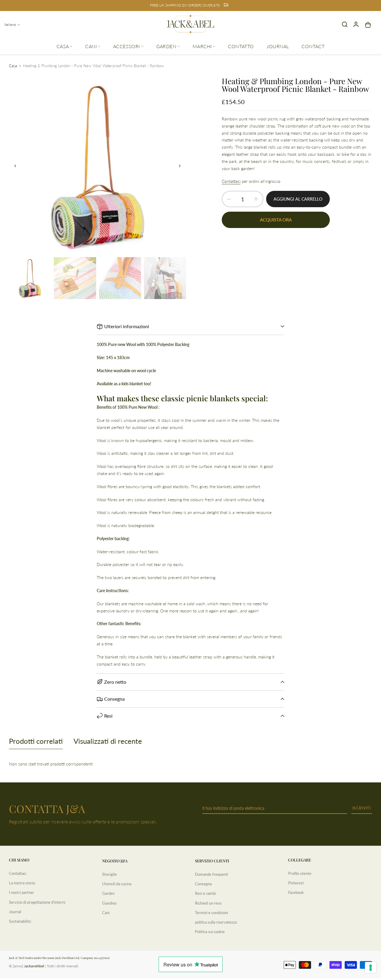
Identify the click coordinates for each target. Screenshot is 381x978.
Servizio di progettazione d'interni (37, 902)
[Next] (176, 166)
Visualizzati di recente (108, 741)
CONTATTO (241, 46)
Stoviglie (109, 874)
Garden (108, 893)
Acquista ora (276, 219)
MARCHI (202, 46)
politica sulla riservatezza (216, 922)
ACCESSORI (126, 46)
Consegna (203, 883)
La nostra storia (22, 882)
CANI (91, 46)
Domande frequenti (211, 874)
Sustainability (20, 921)
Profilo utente (299, 873)
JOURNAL (278, 46)
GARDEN (166, 46)
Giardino (109, 903)
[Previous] (18, 166)
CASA (63, 46)
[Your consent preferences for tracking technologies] (370, 967)
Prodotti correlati (36, 741)
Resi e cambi (205, 893)
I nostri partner (21, 892)
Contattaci (231, 181)
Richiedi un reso (208, 903)
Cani (106, 912)
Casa (13, 65)
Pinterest (296, 882)
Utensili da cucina (116, 883)
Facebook (296, 892)
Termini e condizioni (211, 912)
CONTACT (313, 46)
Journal (15, 911)
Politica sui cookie (210, 931)
